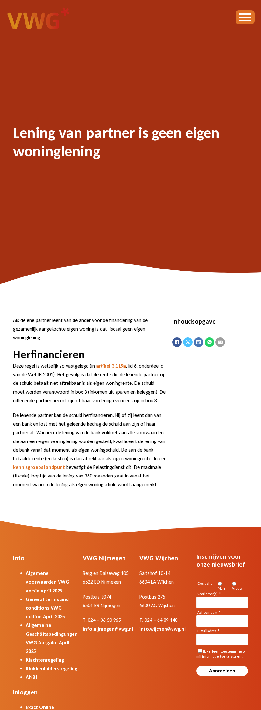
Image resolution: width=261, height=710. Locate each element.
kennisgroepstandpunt (39, 467)
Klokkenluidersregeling (51, 668)
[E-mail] (220, 342)
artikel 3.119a (111, 366)
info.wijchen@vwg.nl (162, 629)
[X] (188, 342)
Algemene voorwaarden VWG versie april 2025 (47, 581)
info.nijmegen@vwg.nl (108, 629)
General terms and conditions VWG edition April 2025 (47, 608)
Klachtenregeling (45, 660)
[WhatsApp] (209, 342)
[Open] (245, 17)
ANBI (31, 677)
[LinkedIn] (198, 342)
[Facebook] (177, 342)
